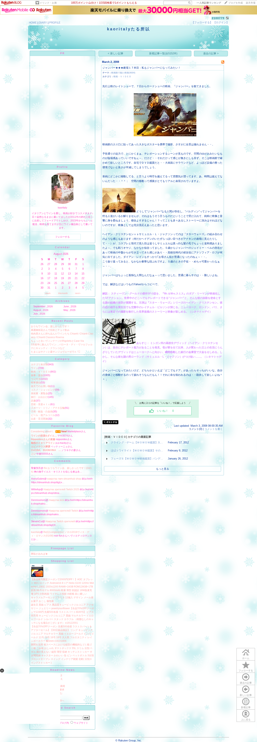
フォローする (246, 670)
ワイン (34, 368)
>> (209, 2)
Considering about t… (43, 431)
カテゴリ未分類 (39, 364)
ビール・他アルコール (43, 415)
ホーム (245, 658)
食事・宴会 (37, 375)
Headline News (62, 670)
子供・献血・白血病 (42, 411)
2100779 (218, 18)
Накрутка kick (57, 500)
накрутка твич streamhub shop (64, 478)
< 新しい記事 (115, 53)
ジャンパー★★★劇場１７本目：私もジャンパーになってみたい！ (141, 67)
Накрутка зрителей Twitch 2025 (62, 489)
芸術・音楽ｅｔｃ (40, 404)
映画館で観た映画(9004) (123, 72)
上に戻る (246, 719)
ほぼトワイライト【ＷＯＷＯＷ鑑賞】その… (137, 450)
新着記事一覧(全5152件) (163, 53)
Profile (62, 167)
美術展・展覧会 (39, 393)
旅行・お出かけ (39, 397)
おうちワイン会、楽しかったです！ (50, 326)
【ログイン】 (221, 22)
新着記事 (246, 707)
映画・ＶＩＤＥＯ (40, 371)
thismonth (63, 293)
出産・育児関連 (39, 418)
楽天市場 (250, 2)
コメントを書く (213, 428)
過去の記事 (246, 682)
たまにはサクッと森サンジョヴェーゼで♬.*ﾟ (55, 351)
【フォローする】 (202, 22)
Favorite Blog (62, 426)
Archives (62, 301)
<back (48, 293)
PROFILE (54, 22)
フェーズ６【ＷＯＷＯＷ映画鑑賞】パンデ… (137, 458)
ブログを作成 (235, 2)
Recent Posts (62, 321)
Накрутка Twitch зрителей (60, 521)
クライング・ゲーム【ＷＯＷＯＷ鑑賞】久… (137, 442)
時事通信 (36, 382)
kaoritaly (35, 532)
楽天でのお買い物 (40, 386)
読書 (33, 400)
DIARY (43, 22)
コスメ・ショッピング (43, 389)
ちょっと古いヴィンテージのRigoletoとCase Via (57, 341)
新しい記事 (246, 695)
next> (78, 293)
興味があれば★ (39, 553)
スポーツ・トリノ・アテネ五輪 (48, 408)
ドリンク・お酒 (48, 2)
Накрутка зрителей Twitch (64, 510)
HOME (33, 22)
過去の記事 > (211, 53)
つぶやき (36, 379)
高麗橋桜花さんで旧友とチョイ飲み (50, 330)
